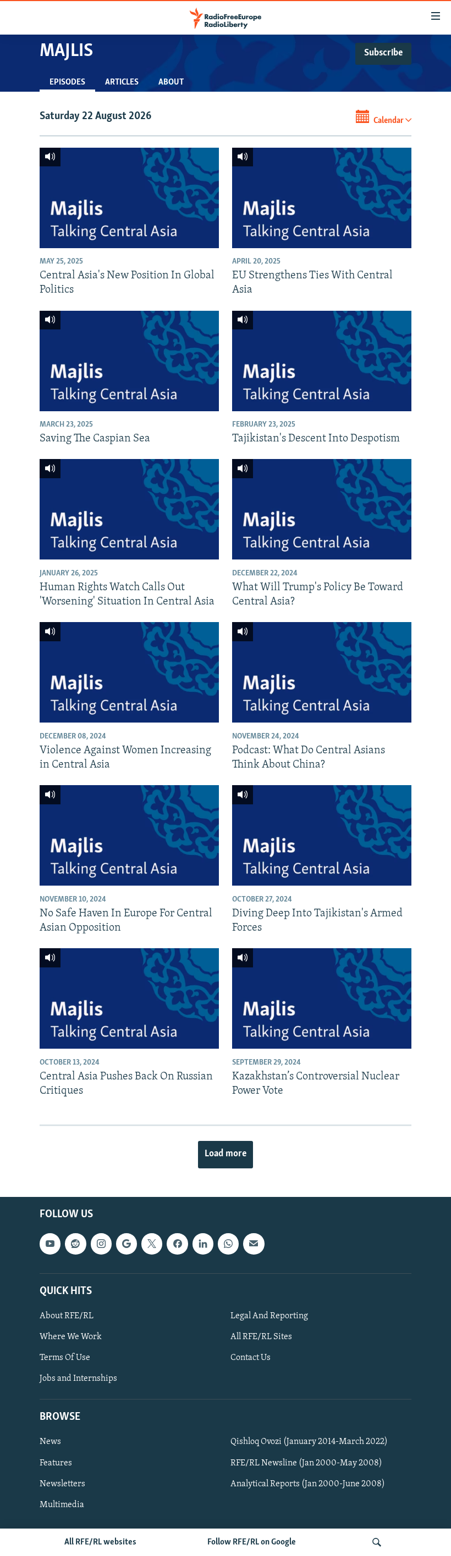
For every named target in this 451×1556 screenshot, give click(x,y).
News (50, 1441)
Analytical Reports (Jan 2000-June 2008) (307, 1483)
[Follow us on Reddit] (75, 1243)
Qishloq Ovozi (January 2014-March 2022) (309, 1441)
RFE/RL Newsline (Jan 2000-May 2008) (306, 1462)
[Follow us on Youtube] (50, 1243)
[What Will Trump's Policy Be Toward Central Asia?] (321, 509)
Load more (225, 1154)
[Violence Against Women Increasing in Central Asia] (129, 672)
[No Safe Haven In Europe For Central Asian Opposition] (129, 835)
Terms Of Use (65, 1357)
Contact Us (250, 1357)
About (171, 82)
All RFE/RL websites (100, 1542)
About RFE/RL (67, 1316)
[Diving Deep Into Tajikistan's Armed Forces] (321, 835)
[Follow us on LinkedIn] (203, 1243)
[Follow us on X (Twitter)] (151, 1243)
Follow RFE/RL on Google (251, 1542)
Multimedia (62, 1504)
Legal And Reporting (269, 1316)
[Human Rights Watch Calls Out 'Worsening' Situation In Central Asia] (129, 509)
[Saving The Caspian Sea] (129, 361)
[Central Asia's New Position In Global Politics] (129, 198)
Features (56, 1462)
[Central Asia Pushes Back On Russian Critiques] (129, 998)
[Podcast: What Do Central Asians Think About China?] (321, 672)
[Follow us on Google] (126, 1243)
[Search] (376, 1542)
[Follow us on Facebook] (177, 1243)
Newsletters (62, 1483)
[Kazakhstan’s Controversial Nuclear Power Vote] (321, 998)
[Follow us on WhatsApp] (228, 1243)
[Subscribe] (253, 1243)
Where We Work (71, 1337)
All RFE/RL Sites (261, 1337)
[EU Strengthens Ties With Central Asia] (321, 198)
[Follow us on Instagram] (101, 1243)
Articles (122, 82)
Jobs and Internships (78, 1378)
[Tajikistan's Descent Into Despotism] (321, 361)
